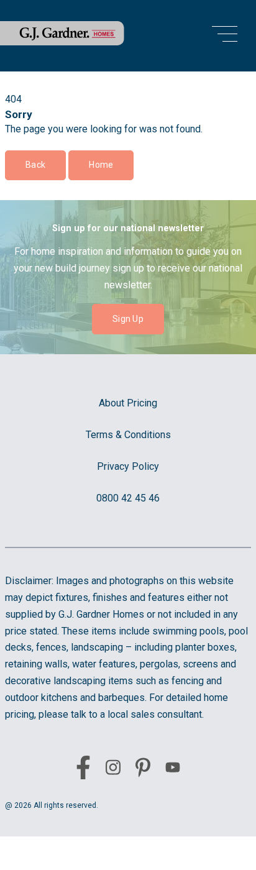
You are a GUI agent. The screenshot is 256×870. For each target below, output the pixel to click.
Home (101, 165)
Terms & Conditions (128, 435)
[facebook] (83, 770)
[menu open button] (224, 36)
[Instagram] (113, 770)
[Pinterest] (142, 770)
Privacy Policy (128, 466)
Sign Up (128, 319)
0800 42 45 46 (128, 498)
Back (35, 165)
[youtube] (172, 770)
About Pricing (128, 403)
